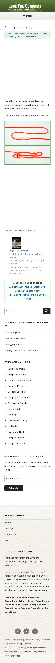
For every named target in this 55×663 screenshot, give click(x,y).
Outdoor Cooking (16, 392)
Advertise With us (13, 644)
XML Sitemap (18, 640)
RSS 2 (7, 540)
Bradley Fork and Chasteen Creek (21, 350)
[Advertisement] (27, 70)
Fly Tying (13, 294)
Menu (29, 15)
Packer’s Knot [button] (11, 230)
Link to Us (26, 644)
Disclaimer (46, 640)
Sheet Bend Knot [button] (27, 230)
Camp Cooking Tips (17, 374)
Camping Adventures (20, 287)
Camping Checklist (17, 369)
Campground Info (16, 437)
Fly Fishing (13, 426)
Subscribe (14, 488)
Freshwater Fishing (30, 294)
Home (8, 34)
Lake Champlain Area (14, 338)
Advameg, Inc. (23, 648)
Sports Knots (33, 291)
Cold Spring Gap (12, 332)
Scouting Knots (15, 37)
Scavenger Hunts (16, 432)
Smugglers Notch (13, 344)
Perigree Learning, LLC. (19, 251)
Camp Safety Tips (16, 443)
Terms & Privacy (33, 640)
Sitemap (8, 528)
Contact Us (10, 534)
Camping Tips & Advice (19, 380)
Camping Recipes (16, 386)
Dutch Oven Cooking (18, 403)
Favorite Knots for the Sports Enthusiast (30, 34)
